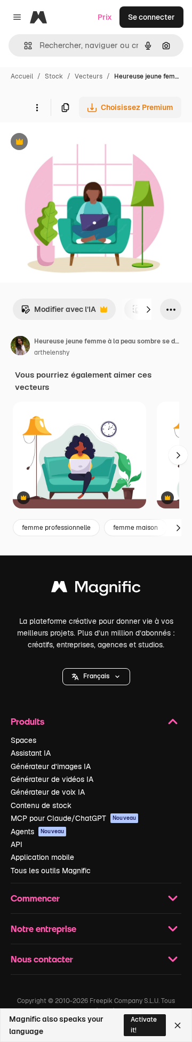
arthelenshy (51, 352)
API (16, 844)
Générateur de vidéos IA (52, 779)
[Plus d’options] (36, 107)
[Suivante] (148, 309)
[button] (96, 676)
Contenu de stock (41, 805)
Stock (54, 76)
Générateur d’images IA (51, 766)
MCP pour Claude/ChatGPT (73, 818)
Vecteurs (88, 76)
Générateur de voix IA (48, 792)
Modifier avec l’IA (58, 312)
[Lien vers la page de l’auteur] (20, 347)
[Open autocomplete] (23, 46)
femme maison (135, 527)
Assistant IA (31, 753)
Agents (37, 831)
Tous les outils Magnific (51, 870)
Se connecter (151, 17)
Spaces (23, 740)
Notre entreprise (43, 928)
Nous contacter (42, 959)
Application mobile (42, 857)
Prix (105, 17)
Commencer (35, 898)
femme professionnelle (56, 527)
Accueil (22, 76)
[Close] (177, 1025)
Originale (70, 143)
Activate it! (144, 1024)
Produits (27, 721)
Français (96, 676)
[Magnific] (96, 589)
